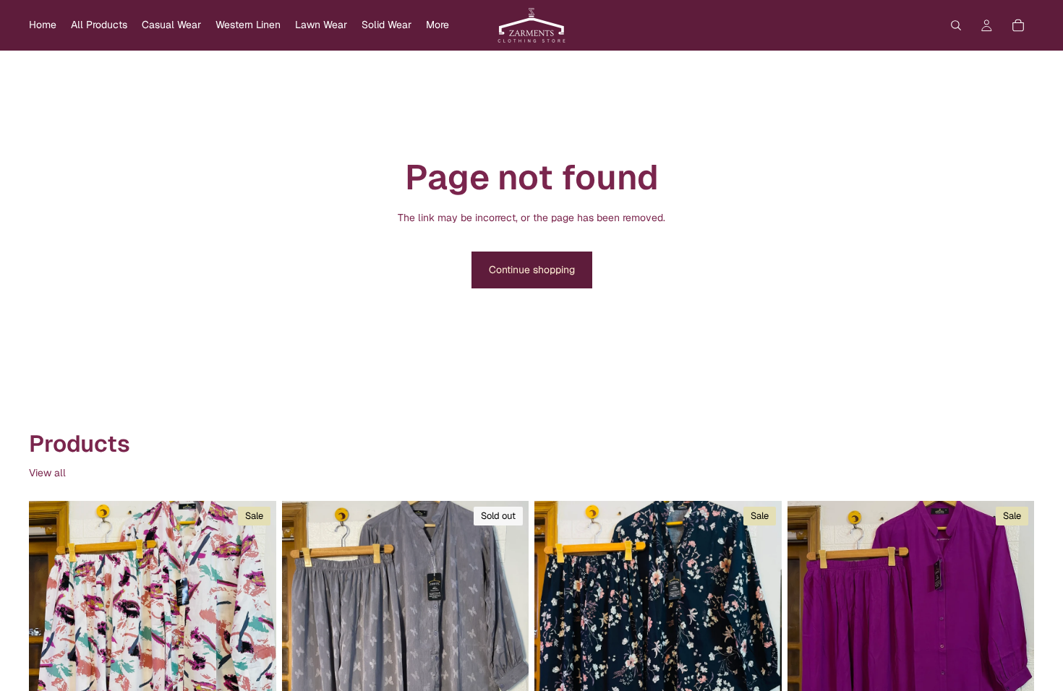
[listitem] (437, 25)
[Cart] (1018, 25)
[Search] (956, 25)
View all (47, 472)
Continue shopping (532, 269)
